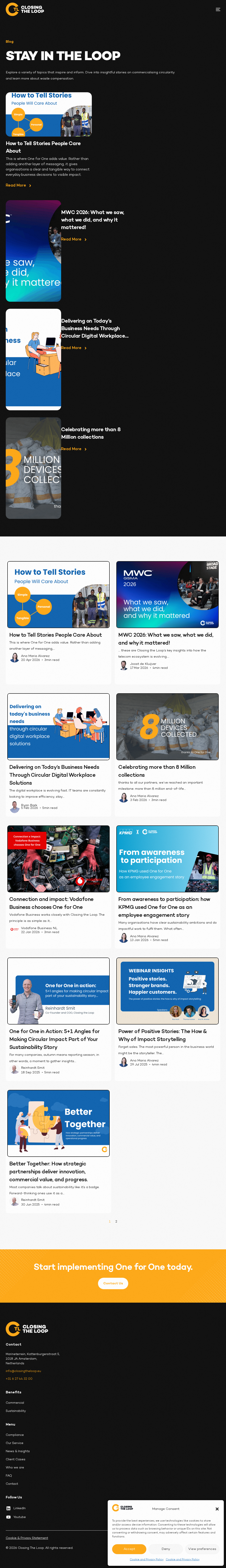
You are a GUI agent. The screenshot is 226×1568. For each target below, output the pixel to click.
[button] (217, 1509)
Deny (166, 1549)
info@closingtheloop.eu (23, 1371)
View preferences (202, 1549)
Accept (129, 1549)
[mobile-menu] (215, 9)
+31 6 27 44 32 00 (19, 1379)
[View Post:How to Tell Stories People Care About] (49, 114)
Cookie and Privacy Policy (147, 1559)
